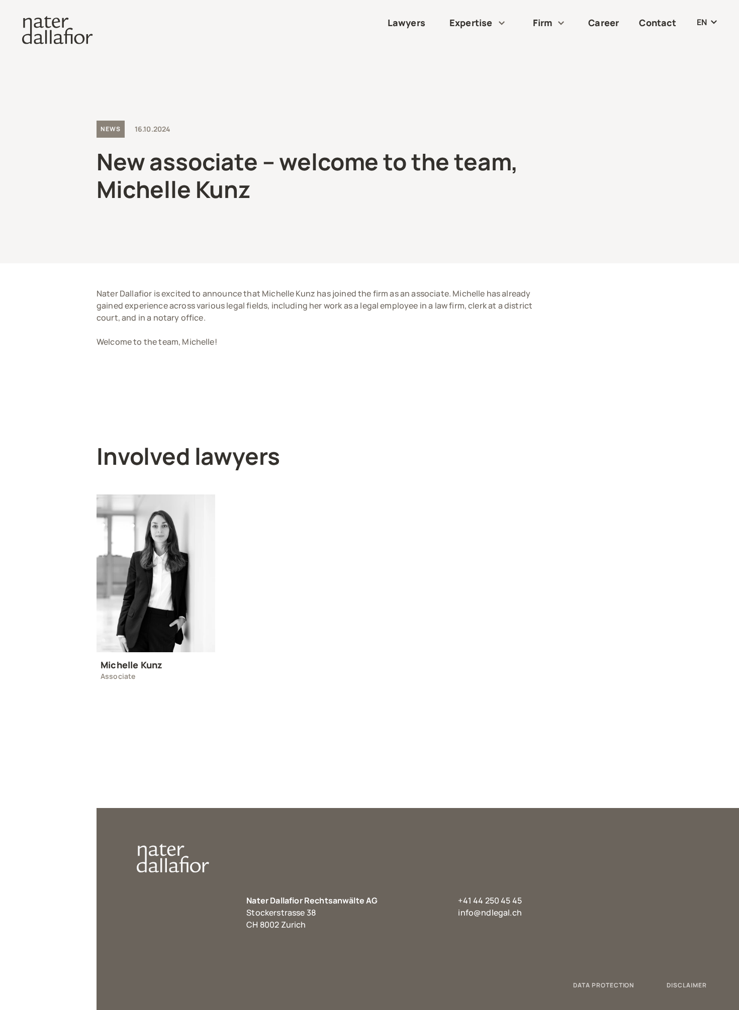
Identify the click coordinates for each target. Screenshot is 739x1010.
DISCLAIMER (687, 985)
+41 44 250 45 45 (490, 900)
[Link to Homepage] (57, 30)
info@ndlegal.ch (489, 912)
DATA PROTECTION (603, 985)
